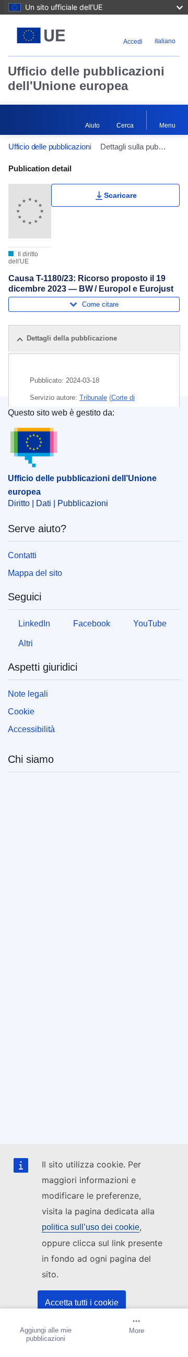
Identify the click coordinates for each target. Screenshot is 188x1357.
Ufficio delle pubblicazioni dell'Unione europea (86, 78)
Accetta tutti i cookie (82, 1302)
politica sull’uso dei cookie (90, 1227)
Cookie (21, 711)
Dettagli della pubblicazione (72, 338)
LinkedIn (34, 623)
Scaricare (120, 195)
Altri (25, 643)
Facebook (91, 623)
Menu (167, 125)
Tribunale (93, 397)
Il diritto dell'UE (23, 257)
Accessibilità (31, 729)
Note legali (28, 693)
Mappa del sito (35, 573)
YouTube (150, 623)
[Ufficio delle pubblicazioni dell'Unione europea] (41, 35)
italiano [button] (165, 41)
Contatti (22, 555)
